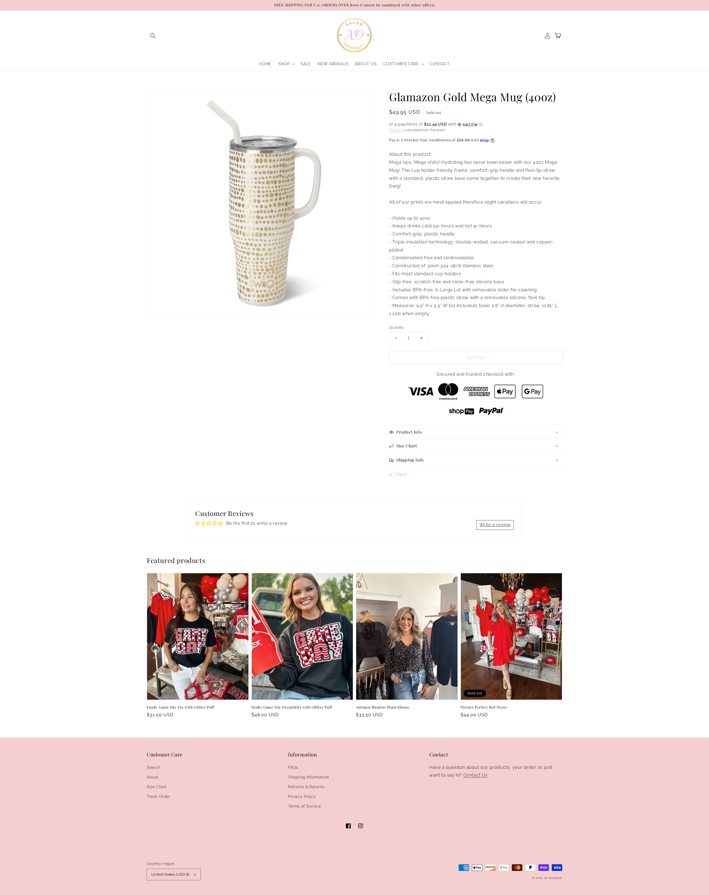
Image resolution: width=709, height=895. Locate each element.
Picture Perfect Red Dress (484, 707)
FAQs (293, 767)
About (152, 777)
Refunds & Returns (306, 787)
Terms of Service (304, 806)
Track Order (158, 796)
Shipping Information (308, 777)
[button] (153, 36)
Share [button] (401, 474)
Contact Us (475, 775)
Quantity (396, 327)
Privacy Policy (302, 796)
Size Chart (157, 787)
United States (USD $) (170, 874)
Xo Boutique (553, 878)
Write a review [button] (495, 524)
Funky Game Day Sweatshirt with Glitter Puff (291, 707)
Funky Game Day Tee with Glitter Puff (180, 707)
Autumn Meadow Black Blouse (383, 707)
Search (154, 767)
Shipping (396, 130)
